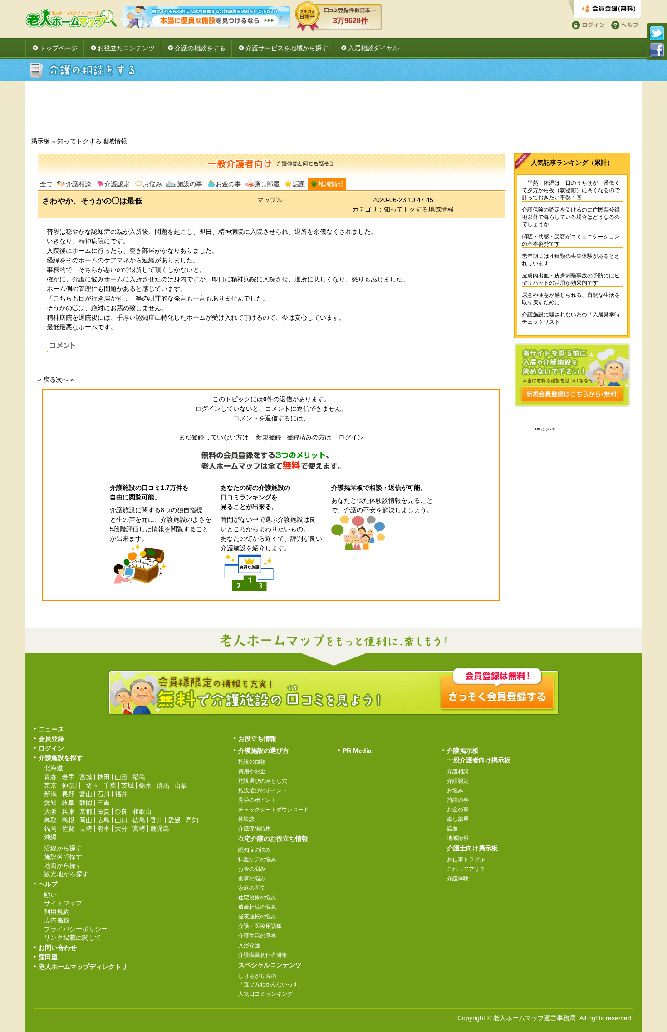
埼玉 (92, 785)
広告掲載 (56, 920)
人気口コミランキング (265, 994)
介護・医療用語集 (260, 926)
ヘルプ (623, 24)
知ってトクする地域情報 (92, 141)
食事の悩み (251, 878)
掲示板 (40, 141)
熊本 (103, 828)
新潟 (50, 794)
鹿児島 (159, 828)
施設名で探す (63, 856)
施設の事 (189, 184)
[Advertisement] (333, 111)
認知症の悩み (254, 850)
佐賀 (68, 828)
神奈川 (71, 785)
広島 (103, 820)
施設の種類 (251, 762)
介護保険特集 (254, 828)
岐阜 (68, 802)
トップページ (58, 48)
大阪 (50, 811)
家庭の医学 (251, 888)
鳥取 (50, 820)
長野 (68, 794)
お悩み (152, 184)
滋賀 (103, 811)
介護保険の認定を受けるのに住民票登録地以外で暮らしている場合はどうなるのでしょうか (571, 217)
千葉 (109, 785)
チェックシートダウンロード (273, 809)
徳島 (138, 820)
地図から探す (63, 865)
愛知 (50, 802)
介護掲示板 (463, 750)
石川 (103, 794)
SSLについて (545, 429)
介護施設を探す (61, 757)
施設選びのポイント (262, 790)
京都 (85, 811)
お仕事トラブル (466, 859)
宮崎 (138, 828)
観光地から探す (66, 874)
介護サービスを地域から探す (286, 48)
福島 (138, 776)
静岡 (85, 802)
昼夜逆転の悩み (257, 916)
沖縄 (50, 837)
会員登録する (604, 9)
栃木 (145, 785)
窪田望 (48, 957)
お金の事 (228, 184)
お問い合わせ (58, 947)
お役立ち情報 (257, 738)
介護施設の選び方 (263, 750)
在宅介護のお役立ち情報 (273, 838)
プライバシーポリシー (76, 929)
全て (46, 184)
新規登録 (268, 437)
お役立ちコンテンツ (126, 48)
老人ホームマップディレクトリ (83, 966)
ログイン (586, 24)
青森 (50, 776)
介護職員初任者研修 (262, 955)
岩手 (68, 776)
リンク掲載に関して (72, 937)
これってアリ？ (466, 869)
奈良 (121, 811)
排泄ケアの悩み (257, 859)
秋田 (103, 776)
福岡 (50, 828)
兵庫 (68, 811)
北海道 (53, 768)
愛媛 (174, 820)
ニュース (51, 729)
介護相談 (78, 184)
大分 (121, 828)
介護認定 (117, 184)
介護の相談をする (200, 48)
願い (50, 894)
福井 (121, 794)
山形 (121, 776)
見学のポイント (257, 800)
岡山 (85, 820)
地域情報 (331, 184)
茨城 (127, 785)
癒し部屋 (267, 184)
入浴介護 (249, 945)
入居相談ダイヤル (373, 48)
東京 (50, 785)
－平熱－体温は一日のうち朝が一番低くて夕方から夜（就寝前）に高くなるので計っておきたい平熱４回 (571, 190)
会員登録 (51, 738)
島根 (68, 820)
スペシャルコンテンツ (270, 964)
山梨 (180, 785)
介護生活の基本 (257, 936)
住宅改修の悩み (257, 897)
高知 (192, 820)
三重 (103, 802)
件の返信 (277, 399)
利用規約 (56, 911)
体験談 (246, 819)
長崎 (85, 828)
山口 (121, 820)
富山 (85, 794)
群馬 (163, 785)
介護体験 (458, 878)
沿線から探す (63, 848)
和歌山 (142, 811)
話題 (299, 184)
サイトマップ (63, 903)
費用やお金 (251, 771)
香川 (156, 820)
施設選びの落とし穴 (262, 781)
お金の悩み (251, 869)
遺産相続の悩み (257, 907)
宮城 (85, 776)
